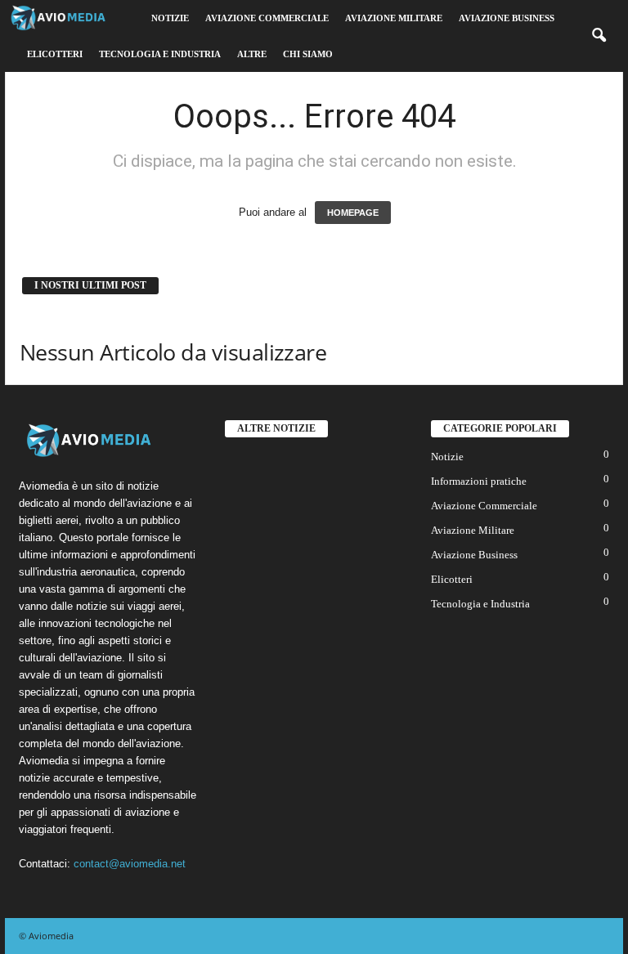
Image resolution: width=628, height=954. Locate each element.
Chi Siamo (308, 54)
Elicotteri (55, 54)
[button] (599, 36)
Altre (252, 54)
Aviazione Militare (393, 18)
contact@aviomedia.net (130, 864)
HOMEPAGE (353, 212)
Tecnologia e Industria (160, 54)
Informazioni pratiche (479, 481)
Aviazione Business (506, 18)
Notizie (170, 18)
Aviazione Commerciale (267, 18)
